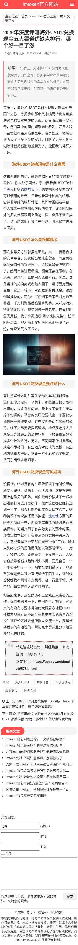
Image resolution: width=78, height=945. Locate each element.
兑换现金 (42, 682)
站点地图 (57, 912)
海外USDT (22, 682)
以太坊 (19, 912)
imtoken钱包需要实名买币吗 (26, 795)
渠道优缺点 (63, 682)
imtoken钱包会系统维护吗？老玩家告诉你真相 (39, 770)
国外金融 (30, 690)
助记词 (31, 912)
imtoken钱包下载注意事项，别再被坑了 (34, 758)
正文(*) (6, 853)
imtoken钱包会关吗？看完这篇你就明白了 (36, 745)
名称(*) (45, 826)
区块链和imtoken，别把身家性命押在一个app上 (40, 789)
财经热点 (51, 647)
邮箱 (43, 836)
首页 (24, 16)
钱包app (43, 912)
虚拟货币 (31, 189)
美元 (10, 189)
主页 (43, 846)
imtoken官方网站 (40, 4)
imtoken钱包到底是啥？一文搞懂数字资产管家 (39, 739)
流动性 (53, 516)
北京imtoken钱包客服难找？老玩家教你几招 (37, 752)
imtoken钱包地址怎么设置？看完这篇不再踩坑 (39, 777)
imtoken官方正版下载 (47, 16)
